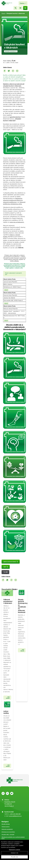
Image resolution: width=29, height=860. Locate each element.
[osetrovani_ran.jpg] (14, 407)
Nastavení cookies (14, 849)
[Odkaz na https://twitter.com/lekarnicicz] (11, 793)
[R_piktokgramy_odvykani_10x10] (14, 357)
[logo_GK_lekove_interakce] (14, 481)
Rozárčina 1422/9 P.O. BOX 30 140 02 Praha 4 (9, 804)
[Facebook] (4, 70)
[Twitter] (8, 70)
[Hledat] (15, 8)
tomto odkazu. (14, 261)
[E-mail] (17, 70)
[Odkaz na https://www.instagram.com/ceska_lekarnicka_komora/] (7, 793)
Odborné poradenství (11, 51)
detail (6, 290)
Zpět (4, 566)
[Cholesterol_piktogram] (14, 505)
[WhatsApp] (13, 70)
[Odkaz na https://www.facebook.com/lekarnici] (3, 793)
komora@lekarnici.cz (15, 816)
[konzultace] (14, 382)
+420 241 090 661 (15, 814)
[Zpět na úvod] (7, 2)
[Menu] (25, 8)
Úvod (3, 13)
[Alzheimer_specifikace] (14, 431)
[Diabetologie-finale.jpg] (14, 456)
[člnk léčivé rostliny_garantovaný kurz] (14, 530)
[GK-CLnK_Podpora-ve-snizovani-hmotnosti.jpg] (14, 332)
